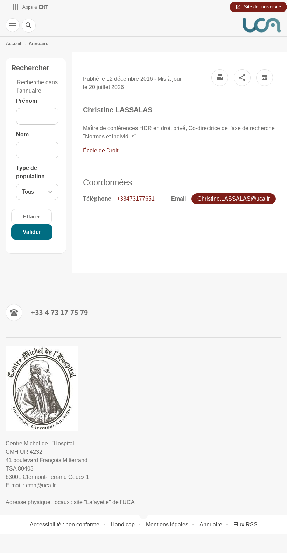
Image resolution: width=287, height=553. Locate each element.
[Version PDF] (264, 77)
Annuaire (38, 43)
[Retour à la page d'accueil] (261, 25)
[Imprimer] (220, 77)
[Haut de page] (9, 543)
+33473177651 (136, 199)
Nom (22, 134)
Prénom (26, 101)
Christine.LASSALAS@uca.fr (233, 199)
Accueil (13, 43)
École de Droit (100, 150)
